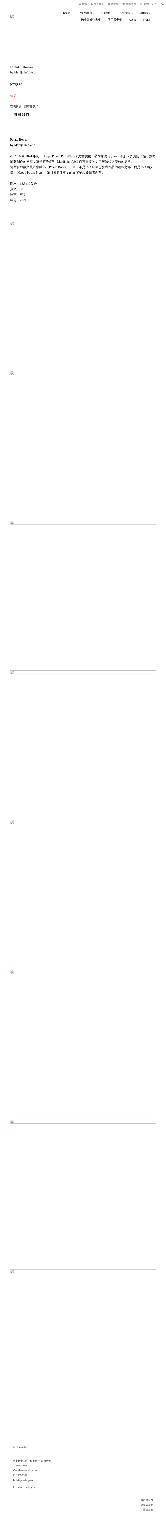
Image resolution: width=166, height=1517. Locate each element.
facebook (17, 1487)
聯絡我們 (22, 114)
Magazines (86, 12)
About (132, 19)
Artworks (125, 12)
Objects (106, 12)
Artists (144, 12)
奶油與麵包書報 (91, 19)
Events (146, 19)
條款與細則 (147, 1500)
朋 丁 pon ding (20, 1447)
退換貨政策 (147, 1504)
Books (67, 12)
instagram (30, 1487)
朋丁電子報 (115, 19)
